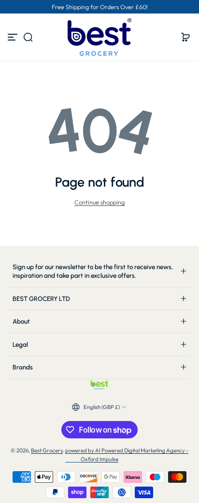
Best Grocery (47, 450)
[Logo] (99, 37)
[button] (28, 37)
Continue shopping (99, 202)
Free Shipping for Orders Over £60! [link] (100, 7)
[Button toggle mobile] (13, 37)
